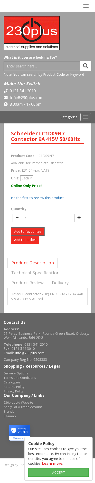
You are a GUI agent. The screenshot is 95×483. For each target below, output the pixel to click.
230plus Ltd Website (18, 402)
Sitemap (10, 416)
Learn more (52, 463)
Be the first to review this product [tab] (37, 197)
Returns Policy (14, 386)
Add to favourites (27, 231)
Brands (9, 411)
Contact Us (14, 322)
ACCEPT (58, 472)
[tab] (32, 263)
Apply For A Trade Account (23, 407)
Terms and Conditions (20, 377)
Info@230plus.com (26, 97)
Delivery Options (16, 373)
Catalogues (12, 382)
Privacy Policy (14, 391)
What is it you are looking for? (30, 57)
